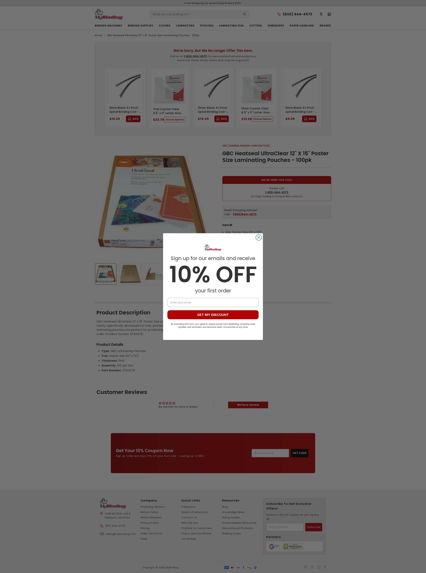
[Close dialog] (259, 237)
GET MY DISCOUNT (213, 315)
